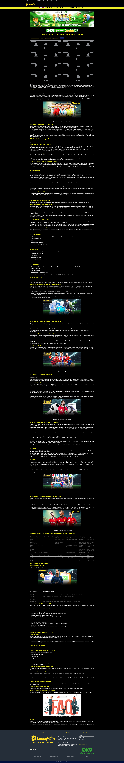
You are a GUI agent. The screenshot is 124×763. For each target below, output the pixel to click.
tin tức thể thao (86, 469)
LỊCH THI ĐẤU (56, 7)
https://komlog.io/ (64, 742)
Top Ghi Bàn (72, 7)
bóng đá (38, 140)
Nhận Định (78, 7)
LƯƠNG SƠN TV (42, 7)
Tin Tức (83, 7)
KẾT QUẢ (66, 7)
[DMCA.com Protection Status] (43, 749)
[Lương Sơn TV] (30, 4)
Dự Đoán (61, 7)
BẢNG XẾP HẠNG (49, 7)
